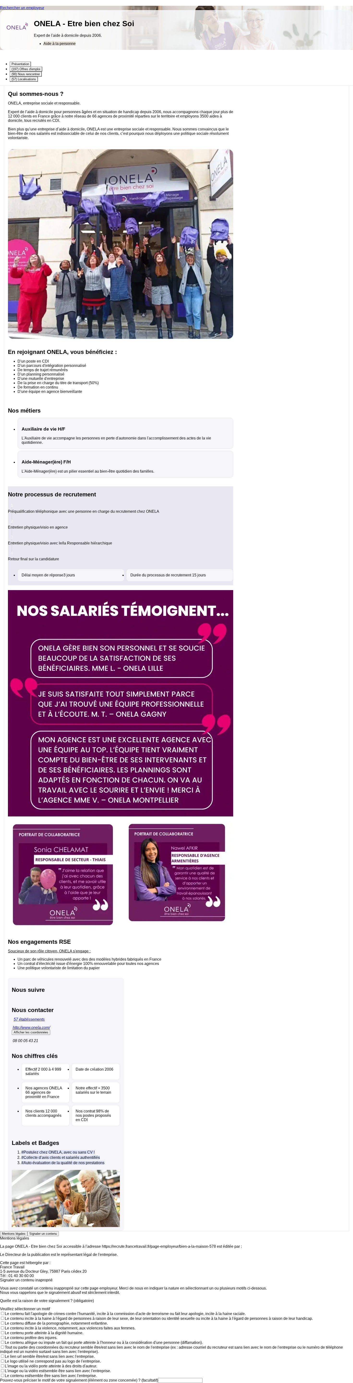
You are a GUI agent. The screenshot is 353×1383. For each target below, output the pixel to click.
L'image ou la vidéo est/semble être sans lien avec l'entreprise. (58, 1371)
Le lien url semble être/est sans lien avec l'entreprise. (50, 1356)
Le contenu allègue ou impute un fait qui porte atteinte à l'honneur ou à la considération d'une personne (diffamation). (104, 1342)
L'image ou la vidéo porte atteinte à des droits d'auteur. (51, 1366)
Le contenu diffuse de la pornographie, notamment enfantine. (56, 1323)
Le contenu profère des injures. (31, 1338)
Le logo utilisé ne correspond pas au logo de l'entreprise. (53, 1361)
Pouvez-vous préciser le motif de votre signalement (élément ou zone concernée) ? (79, 1380)
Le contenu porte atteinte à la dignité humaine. (44, 1333)
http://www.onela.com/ (31, 1027)
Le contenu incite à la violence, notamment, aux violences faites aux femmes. (70, 1328)
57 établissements (29, 1019)
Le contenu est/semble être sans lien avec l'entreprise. (51, 1376)
